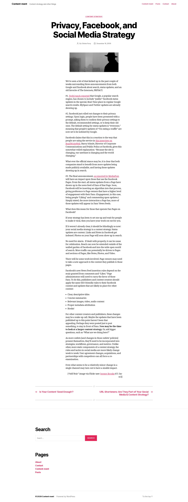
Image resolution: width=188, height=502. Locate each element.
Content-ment (19, 4)
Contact (166, 4)
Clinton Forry (86, 43)
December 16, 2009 (104, 43)
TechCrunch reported (79, 96)
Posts (158, 4)
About (173, 4)
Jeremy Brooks (107, 374)
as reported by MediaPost (106, 176)
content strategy (94, 16)
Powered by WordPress (65, 496)
